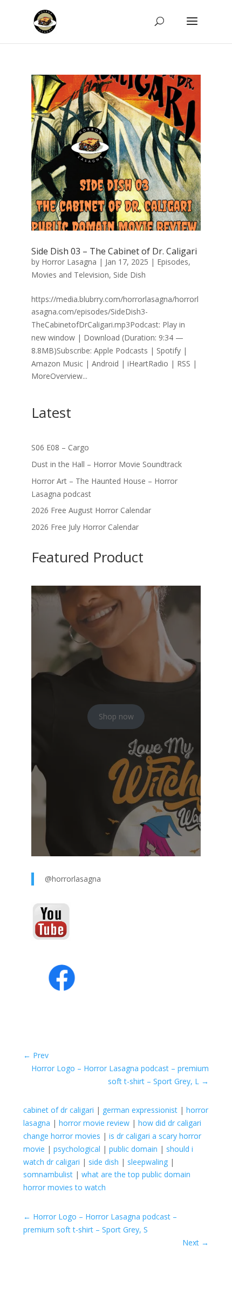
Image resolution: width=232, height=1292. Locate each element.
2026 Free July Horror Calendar (85, 527)
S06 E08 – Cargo (60, 447)
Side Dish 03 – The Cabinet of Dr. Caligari (114, 251)
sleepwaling (147, 1162)
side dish (103, 1162)
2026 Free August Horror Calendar (91, 510)
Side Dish (129, 275)
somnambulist (48, 1174)
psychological (76, 1149)
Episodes (172, 262)
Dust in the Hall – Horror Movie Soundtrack (106, 464)
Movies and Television (70, 275)
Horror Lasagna (69, 262)
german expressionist (140, 1110)
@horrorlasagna (73, 879)
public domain (133, 1149)
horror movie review (94, 1123)
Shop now (116, 716)
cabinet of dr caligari (58, 1110)
